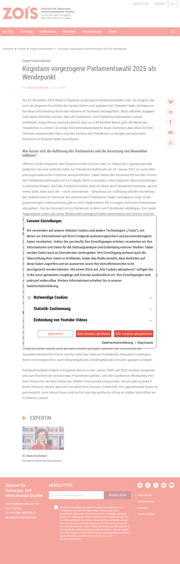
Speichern (55, 334)
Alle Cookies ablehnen (93, 334)
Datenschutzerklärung (42, 286)
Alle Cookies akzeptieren (133, 334)
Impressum (145, 342)
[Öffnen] (150, 297)
